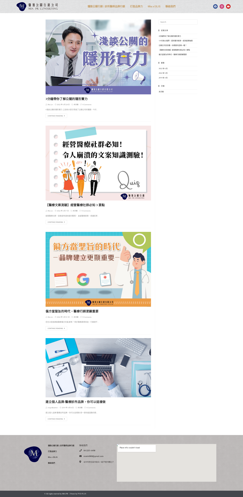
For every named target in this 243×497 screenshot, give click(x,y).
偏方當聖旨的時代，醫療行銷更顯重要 (72, 311)
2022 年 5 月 (163, 73)
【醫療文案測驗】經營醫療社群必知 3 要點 (75, 205)
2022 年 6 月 (163, 68)
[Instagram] (222, 6)
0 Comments (87, 104)
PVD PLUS (82, 494)
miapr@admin (53, 408)
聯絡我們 (170, 6)
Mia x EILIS (154, 6)
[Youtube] (228, 6)
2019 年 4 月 (163, 78)
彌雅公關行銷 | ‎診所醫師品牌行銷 (106, 6)
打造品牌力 (136, 6)
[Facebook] (215, 6)
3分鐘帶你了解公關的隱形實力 (67, 99)
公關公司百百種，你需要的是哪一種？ (173, 45)
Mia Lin (50, 104)
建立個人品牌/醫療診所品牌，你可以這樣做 (76, 402)
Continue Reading (55, 116)
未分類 (76, 104)
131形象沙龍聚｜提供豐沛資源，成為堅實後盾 (176, 40)
